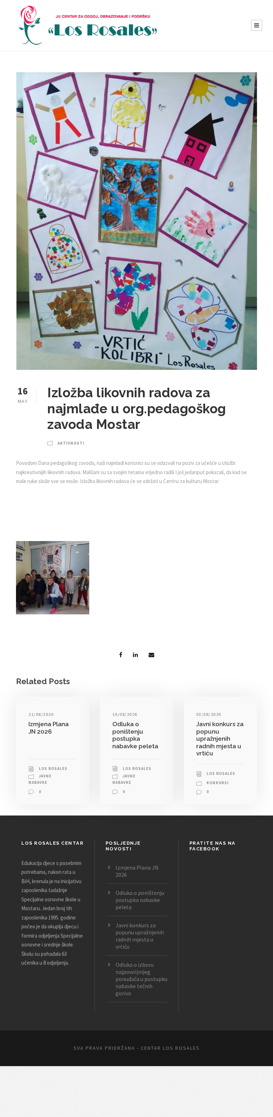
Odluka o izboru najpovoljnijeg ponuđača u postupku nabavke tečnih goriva (141, 979)
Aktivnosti (71, 443)
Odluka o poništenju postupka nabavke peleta (135, 734)
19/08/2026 (125, 714)
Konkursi (218, 782)
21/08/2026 (41, 714)
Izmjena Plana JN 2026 (48, 727)
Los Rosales (53, 768)
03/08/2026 (208, 714)
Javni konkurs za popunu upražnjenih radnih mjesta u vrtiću (219, 738)
